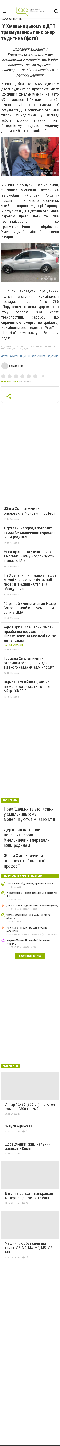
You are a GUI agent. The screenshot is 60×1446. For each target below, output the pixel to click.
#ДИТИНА (52, 356)
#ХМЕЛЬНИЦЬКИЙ (19, 356)
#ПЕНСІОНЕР (38, 356)
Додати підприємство (30, 955)
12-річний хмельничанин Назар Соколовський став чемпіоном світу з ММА (30, 608)
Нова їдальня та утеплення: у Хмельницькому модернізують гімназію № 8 (29, 556)
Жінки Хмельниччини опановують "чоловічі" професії (29, 511)
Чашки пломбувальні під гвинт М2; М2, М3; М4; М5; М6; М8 (29, 1247)
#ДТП (4, 356)
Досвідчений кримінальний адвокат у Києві (28, 1146)
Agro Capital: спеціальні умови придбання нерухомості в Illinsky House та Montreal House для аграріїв (30, 634)
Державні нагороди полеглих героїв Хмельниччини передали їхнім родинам (30, 532)
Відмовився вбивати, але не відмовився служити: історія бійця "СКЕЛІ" (27, 686)
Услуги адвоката (18, 1126)
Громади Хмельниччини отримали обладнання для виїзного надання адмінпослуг (29, 663)
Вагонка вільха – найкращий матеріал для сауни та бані (29, 1195)
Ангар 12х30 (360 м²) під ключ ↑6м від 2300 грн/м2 (30, 1106)
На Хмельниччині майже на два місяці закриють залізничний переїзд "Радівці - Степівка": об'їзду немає (30, 582)
